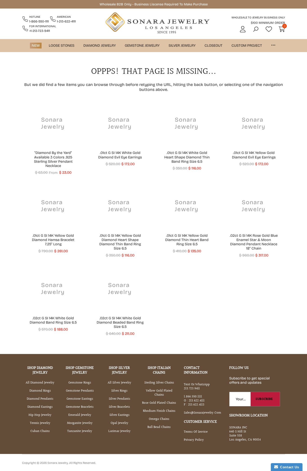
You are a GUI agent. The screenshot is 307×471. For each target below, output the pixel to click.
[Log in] (243, 29)
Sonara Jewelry (58, 463)
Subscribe (264, 399)
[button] (256, 29)
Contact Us (288, 467)
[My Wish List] (269, 29)
